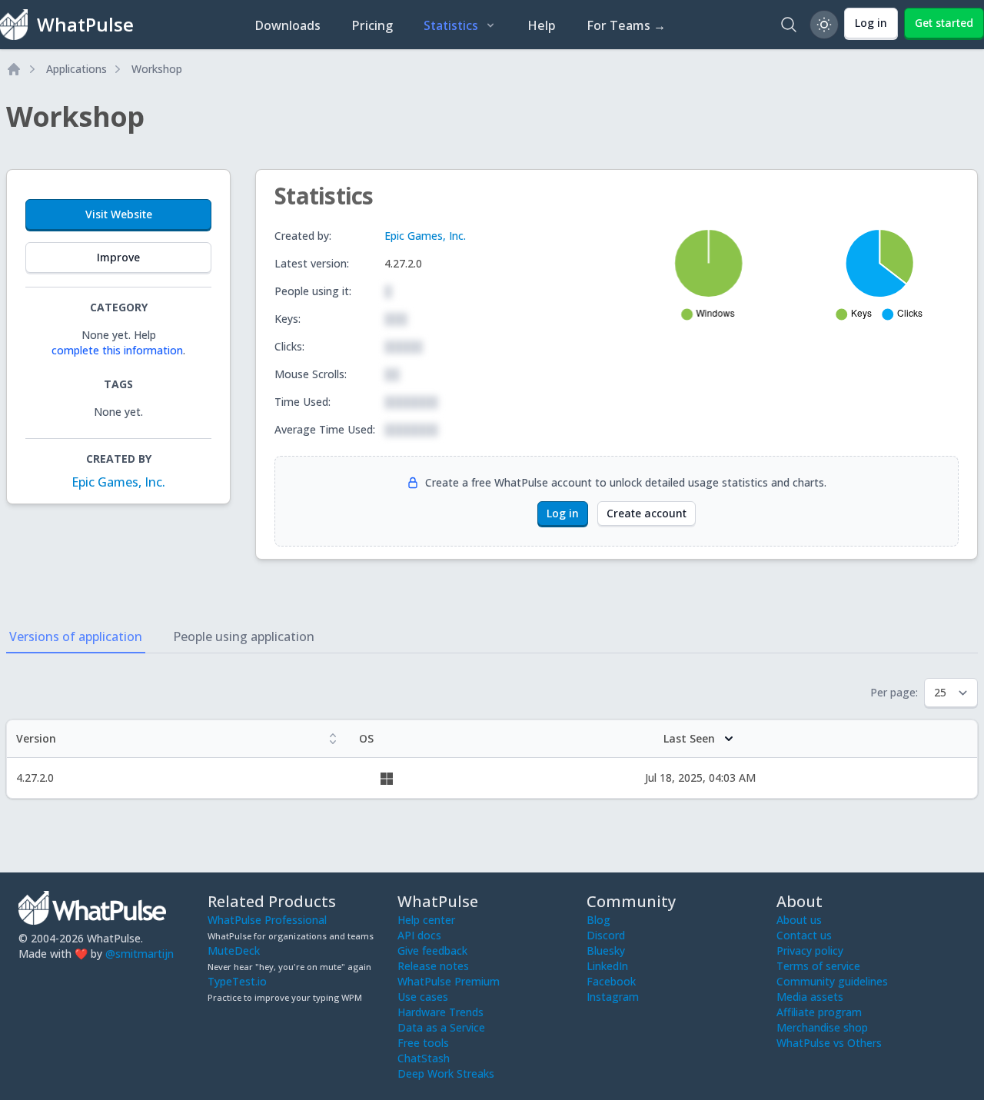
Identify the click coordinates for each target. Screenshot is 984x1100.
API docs (419, 935)
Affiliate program (819, 1012)
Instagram (613, 996)
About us (799, 919)
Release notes (433, 966)
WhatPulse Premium (448, 981)
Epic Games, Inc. (118, 482)
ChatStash (423, 1058)
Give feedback (432, 950)
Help (541, 25)
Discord (606, 935)
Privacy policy (809, 950)
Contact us (804, 935)
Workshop (156, 68)
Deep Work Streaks (445, 1073)
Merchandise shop (822, 1027)
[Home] (14, 69)
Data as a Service (441, 1027)
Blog (598, 919)
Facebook (611, 981)
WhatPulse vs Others (829, 1042)
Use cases (422, 996)
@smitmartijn (139, 953)
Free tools (423, 1042)
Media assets (809, 996)
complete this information (117, 350)
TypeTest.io (237, 981)
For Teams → (626, 25)
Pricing (372, 25)
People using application (243, 636)
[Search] (789, 24)
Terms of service (818, 966)
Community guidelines (832, 981)
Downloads (287, 25)
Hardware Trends (440, 1012)
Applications (76, 68)
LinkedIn (607, 966)
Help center (426, 919)
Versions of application (75, 636)
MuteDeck (234, 950)
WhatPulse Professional (267, 919)
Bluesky (606, 950)
